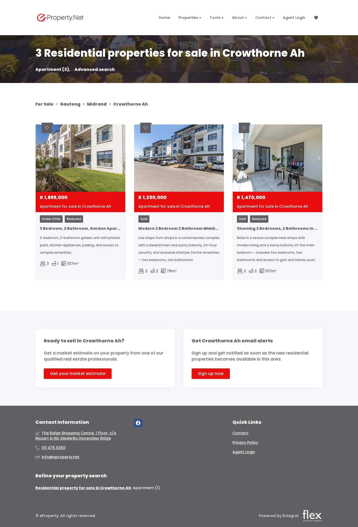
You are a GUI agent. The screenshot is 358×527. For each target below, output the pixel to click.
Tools (215, 17)
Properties (188, 17)
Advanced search (94, 69)
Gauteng (70, 104)
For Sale (44, 104)
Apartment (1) (146, 488)
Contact (263, 17)
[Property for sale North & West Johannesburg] (60, 17)
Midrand (97, 104)
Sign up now (211, 374)
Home (164, 17)
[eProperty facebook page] (138, 423)
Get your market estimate (77, 374)
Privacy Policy (245, 442)
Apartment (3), (52, 69)
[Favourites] (316, 18)
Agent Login (294, 17)
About (238, 17)
